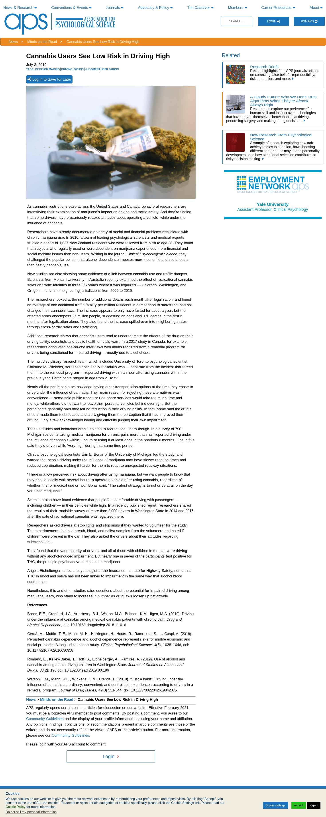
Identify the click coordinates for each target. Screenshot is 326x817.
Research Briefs (264, 67)
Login (272, 21)
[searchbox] (236, 21)
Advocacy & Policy (154, 8)
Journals (113, 8)
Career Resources (277, 8)
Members (236, 8)
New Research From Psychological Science (281, 137)
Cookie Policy (16, 807)
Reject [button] (314, 805)
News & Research (18, 8)
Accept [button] (298, 805)
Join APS (307, 21)
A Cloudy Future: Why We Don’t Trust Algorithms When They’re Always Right (283, 101)
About (315, 8)
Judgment (92, 69)
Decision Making (47, 69)
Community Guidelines (45, 719)
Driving (66, 69)
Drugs (79, 69)
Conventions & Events (70, 8)
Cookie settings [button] (275, 805)
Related (231, 55)
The (198, 8)
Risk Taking (110, 69)
